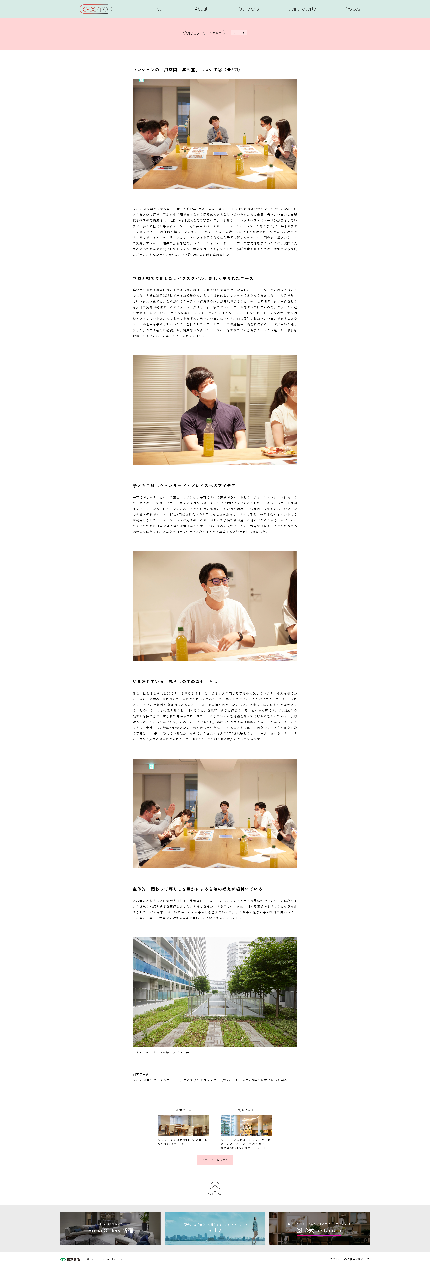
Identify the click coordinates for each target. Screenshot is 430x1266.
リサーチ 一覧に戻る (215, 1159)
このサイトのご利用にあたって (350, 1259)
